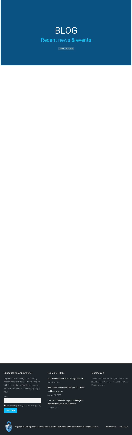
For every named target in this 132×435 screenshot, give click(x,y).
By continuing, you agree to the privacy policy (23, 406)
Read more (14, 168)
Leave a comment (44, 164)
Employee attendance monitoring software (37, 159)
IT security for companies (27, 164)
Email (6, 396)
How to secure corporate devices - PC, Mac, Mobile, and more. (50, 251)
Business (13, 164)
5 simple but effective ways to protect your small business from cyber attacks (60, 342)
